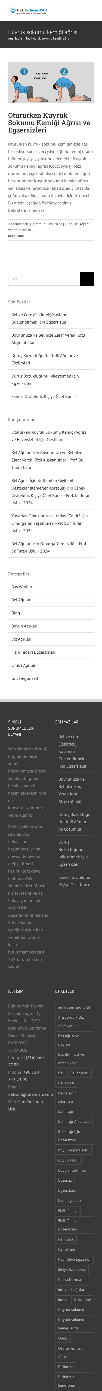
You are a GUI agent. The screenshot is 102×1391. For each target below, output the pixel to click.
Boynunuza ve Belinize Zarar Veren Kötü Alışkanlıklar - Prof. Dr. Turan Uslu (47, 460)
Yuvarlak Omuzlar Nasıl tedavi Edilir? (45, 515)
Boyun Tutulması (72, 1170)
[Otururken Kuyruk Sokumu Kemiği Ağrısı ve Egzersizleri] (51, 82)
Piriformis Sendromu (66, 1381)
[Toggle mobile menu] (91, 10)
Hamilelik (66, 1239)
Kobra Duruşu (69, 1279)
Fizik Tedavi (68, 1210)
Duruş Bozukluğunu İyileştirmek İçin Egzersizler (73, 853)
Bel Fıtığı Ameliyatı (74, 1121)
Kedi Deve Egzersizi (74, 1259)
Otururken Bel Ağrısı (70, 1352)
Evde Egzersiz (69, 1200)
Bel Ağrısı (66, 1082)
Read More (16, 236)
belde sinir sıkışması (67, 1097)
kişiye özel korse (72, 1269)
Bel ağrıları (79, 1072)
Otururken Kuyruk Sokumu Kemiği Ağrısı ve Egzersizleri (49, 122)
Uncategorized (24, 678)
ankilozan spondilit (74, 1007)
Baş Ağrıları (21, 586)
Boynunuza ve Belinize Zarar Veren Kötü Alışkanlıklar (71, 790)
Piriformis (66, 1366)
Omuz (63, 1338)
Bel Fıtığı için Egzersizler (69, 1135)
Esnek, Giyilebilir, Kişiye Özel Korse (43, 396)
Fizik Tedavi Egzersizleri (33, 652)
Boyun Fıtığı (68, 1160)
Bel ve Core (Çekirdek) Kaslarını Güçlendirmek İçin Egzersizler (72, 751)
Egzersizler (67, 1190)
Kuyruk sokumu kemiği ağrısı (71, 1323)
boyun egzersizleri (73, 1149)
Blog (68, 224)
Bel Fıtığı (65, 1111)
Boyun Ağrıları (24, 626)
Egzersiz (65, 1180)
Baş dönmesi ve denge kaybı (71, 1058)
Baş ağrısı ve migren (68, 1040)
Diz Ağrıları (21, 639)
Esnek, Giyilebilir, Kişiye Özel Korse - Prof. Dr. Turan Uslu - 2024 (51, 495)
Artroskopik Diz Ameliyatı (71, 1021)
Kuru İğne (82, 1299)
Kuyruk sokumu (71, 1309)
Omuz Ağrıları (23, 665)
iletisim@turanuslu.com (30, 1094)
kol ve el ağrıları (71, 1289)
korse (62, 1299)
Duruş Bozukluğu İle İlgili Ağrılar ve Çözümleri (74, 821)
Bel (60, 1072)
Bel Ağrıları (82, 224)
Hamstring (66, 1249)
